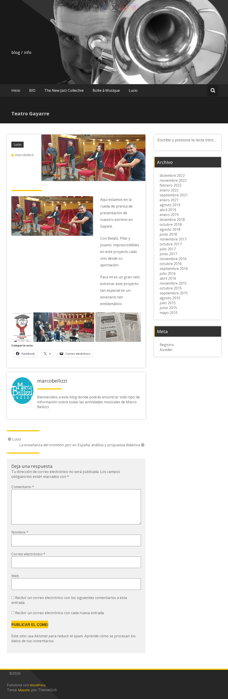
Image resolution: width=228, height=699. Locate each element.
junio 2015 (168, 307)
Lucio (133, 90)
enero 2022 (169, 190)
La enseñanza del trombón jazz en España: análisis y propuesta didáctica (79, 444)
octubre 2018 (171, 224)
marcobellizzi (24, 155)
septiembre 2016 (174, 268)
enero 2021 (169, 200)
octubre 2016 (171, 263)
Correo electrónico (28, 554)
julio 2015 (168, 302)
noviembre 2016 (173, 258)
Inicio (15, 90)
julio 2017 (168, 249)
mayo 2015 (169, 312)
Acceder (166, 349)
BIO (32, 90)
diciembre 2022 (172, 175)
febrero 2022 (170, 185)
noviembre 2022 (173, 180)
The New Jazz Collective (64, 90)
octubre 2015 (171, 288)
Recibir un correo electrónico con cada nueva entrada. (59, 612)
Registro (167, 344)
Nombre (19, 532)
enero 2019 (169, 214)
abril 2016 (168, 278)
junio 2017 (168, 253)
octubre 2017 (171, 244)
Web (15, 575)
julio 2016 (168, 273)
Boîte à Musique (106, 90)
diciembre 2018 (172, 219)
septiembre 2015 (174, 293)
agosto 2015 (170, 297)
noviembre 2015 (173, 283)
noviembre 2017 (173, 239)
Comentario (22, 486)
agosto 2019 (170, 204)
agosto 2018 (170, 229)
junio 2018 (168, 234)
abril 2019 (168, 209)
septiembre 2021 (174, 195)
